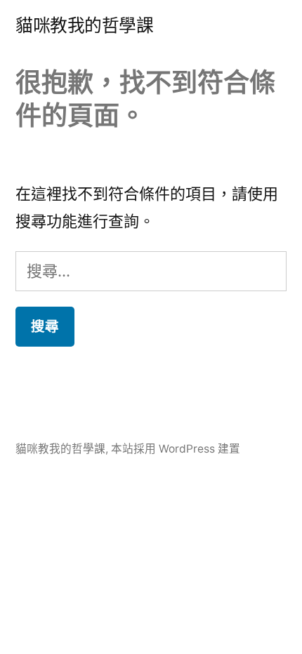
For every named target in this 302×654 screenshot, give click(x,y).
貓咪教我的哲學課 (84, 25)
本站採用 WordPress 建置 (175, 448)
